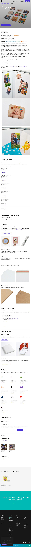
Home (2, 3)
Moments (16, 66)
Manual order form (3, 524)
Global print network (18, 524)
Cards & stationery (10, 529)
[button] (15, 208)
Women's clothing (10, 533)
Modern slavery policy (26, 527)
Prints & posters (11, 520)
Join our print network (26, 525)
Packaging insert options (6, 233)
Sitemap (25, 529)
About (21, 1)
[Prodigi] (3, 1)
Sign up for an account (21, 162)
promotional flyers (4, 230)
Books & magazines (10, 526)
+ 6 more (25, 41)
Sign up (27, 1)
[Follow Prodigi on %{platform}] (24, 542)
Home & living (10, 527)
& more (14, 39)
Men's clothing (11, 531)
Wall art (10, 521)
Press (17, 525)
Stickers (8, 3)
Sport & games (11, 530)
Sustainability (18, 522)
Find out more (4, 339)
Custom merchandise (23, 66)
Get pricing (3, 172)
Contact (17, 518)
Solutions (17, 1)
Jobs (17, 526)
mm (2, 208)
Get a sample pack (10, 518)
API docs (25, 522)
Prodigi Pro (4, 325)
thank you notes (22, 229)
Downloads (25, 523)
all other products (11, 316)
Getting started (26, 518)
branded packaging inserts (13, 318)
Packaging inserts (2, 518)
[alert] (7, 541)
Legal (25, 528)
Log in (23, 1)
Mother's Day (12, 66)
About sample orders (5, 364)
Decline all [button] (9, 544)
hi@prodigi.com (28, 540)
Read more (7, 542)
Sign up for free (15, 503)
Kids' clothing (10, 534)
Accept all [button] (4, 544)
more (6, 321)
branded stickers (16, 229)
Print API (2, 520)
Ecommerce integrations (2, 522)
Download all (4, 440)
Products (14, 1)
